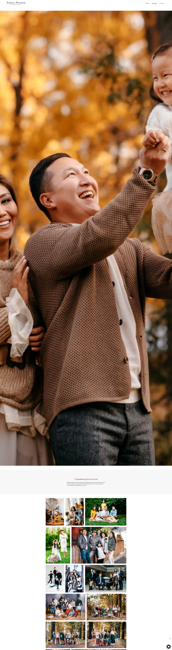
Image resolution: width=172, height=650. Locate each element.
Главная (147, 3)
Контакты (162, 3)
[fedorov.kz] (16, 3)
